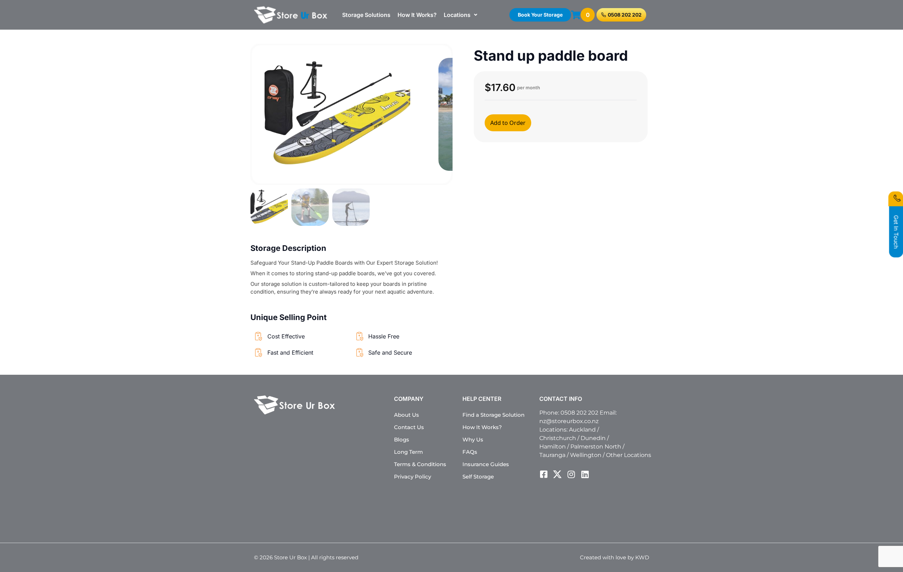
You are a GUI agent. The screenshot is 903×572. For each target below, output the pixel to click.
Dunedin (593, 438)
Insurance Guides (485, 464)
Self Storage (478, 476)
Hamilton (552, 446)
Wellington (585, 455)
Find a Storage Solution (493, 414)
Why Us (472, 439)
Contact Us (409, 427)
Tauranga (552, 455)
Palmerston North (595, 446)
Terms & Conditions (420, 464)
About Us (406, 414)
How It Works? (417, 14)
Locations (457, 14)
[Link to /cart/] (576, 15)
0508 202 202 (579, 412)
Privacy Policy (412, 476)
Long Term (408, 451)
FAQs (469, 451)
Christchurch (557, 438)
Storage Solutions (366, 14)
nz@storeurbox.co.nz (569, 421)
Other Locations (628, 455)
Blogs (401, 439)
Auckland (582, 429)
